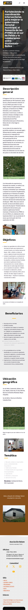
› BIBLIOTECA (6, 591)
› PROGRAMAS (7, 584)
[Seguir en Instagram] (20, 566)
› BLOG (5, 588)
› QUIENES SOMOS (8, 582)
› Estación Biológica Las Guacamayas (13, 600)
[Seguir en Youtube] (13, 571)
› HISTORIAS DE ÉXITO (8, 586)
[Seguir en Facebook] (7, 566)
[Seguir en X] (14, 566)
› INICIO (5, 580)
